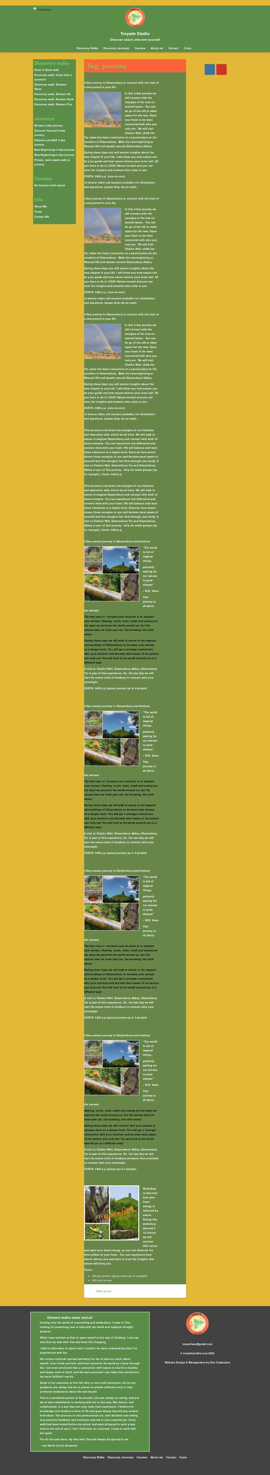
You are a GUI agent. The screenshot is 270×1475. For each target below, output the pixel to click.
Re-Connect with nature (49, 185)
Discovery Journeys (116, 48)
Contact (173, 48)
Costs (188, 48)
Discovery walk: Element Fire (53, 104)
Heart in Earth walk (46, 70)
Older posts (103, 1291)
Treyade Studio (135, 33)
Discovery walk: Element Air (52, 94)
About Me (40, 206)
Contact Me (41, 216)
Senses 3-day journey (48, 125)
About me (157, 48)
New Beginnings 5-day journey (54, 155)
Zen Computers (220, 1362)
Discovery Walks (87, 48)
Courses (140, 48)
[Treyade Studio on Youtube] (221, 69)
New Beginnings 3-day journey (54, 149)
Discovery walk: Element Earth (54, 99)
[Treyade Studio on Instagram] (210, 69)
